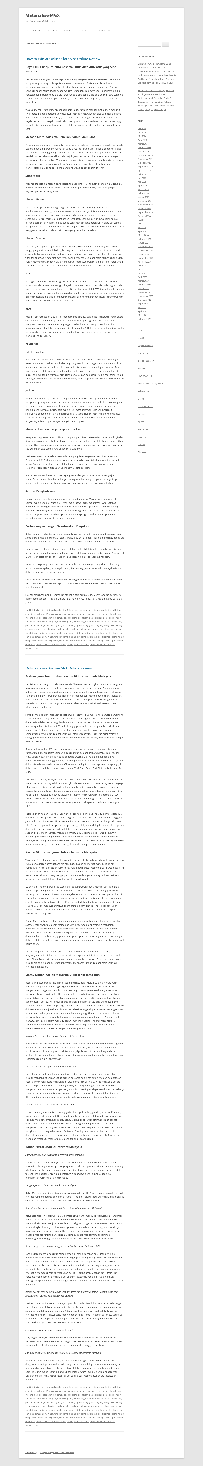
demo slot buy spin (112, 617)
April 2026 (142, 139)
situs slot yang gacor (64, 633)
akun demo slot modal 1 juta (38, 614)
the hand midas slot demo (102, 644)
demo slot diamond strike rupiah (40, 621)
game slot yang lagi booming (74, 625)
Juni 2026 (142, 132)
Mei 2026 (142, 136)
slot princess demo (34, 640)
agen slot (142, 436)
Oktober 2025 (144, 162)
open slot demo (102, 629)
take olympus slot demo (78, 644)
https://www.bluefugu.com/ (151, 383)
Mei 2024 (142, 227)
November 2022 (145, 296)
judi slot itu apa (87, 629)
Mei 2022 (142, 307)
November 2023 (145, 250)
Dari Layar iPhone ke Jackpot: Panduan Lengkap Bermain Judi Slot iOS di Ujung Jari (156, 83)
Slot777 (141, 368)
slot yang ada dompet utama (73, 640)
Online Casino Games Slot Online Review (58, 668)
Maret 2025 (143, 189)
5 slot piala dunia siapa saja (79, 610)
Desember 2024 (145, 200)
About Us (68, 30)
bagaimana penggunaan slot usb (101, 614)
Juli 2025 (142, 174)
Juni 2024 (142, 223)
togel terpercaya (145, 345)
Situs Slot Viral (48, 610)
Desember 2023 (145, 246)
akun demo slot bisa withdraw (107, 610)
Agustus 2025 (144, 170)
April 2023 (142, 277)
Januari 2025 (143, 197)
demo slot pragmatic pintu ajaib (45, 625)
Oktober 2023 (144, 254)
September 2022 (145, 303)
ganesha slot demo (38, 629)
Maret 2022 (143, 315)
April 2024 (142, 231)
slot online (143, 429)
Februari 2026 (144, 147)
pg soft (141, 421)
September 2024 (145, 212)
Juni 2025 (142, 178)
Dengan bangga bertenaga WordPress (57, 1452)
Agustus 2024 (144, 216)
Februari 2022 (144, 318)
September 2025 (145, 166)
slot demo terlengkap (87, 636)
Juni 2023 (142, 269)
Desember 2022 (145, 292)
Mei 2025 (142, 181)
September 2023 (145, 258)
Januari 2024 (143, 242)
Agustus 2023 (144, 261)
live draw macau (145, 406)
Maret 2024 (143, 235)
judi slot (141, 414)
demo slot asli (95, 617)
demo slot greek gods (83, 621)
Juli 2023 (142, 265)
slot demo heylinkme (109, 633)
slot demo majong (67, 636)
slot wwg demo (51, 640)
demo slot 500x (63, 617)
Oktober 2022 (144, 299)
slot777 (141, 444)
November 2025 (145, 159)
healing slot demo (56, 629)
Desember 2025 (145, 155)
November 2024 (145, 204)
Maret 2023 (143, 280)
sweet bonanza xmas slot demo (51, 644)
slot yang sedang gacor (98, 640)
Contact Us (85, 30)
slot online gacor (146, 360)
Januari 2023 (143, 288)
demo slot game (64, 621)
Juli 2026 (142, 128)
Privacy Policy (105, 30)
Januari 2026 (143, 151)
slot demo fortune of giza (86, 633)
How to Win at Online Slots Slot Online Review (62, 58)
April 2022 (142, 311)
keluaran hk (143, 391)
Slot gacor (142, 452)
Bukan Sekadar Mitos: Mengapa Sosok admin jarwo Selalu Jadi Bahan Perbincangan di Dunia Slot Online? (156, 94)
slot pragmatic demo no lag (111, 636)
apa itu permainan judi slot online (69, 614)
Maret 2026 (143, 143)
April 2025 (142, 185)
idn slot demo (72, 629)
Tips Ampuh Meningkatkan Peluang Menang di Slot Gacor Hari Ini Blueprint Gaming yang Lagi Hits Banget (156, 105)
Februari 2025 (144, 193)
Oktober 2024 (144, 208)
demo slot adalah (80, 617)
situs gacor (143, 353)
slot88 (141, 337)
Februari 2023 (144, 284)
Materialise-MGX (42, 15)
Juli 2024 (142, 219)
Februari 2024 (144, 238)
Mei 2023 (142, 273)
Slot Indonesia (33, 30)
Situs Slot (52, 30)
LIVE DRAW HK (145, 376)
